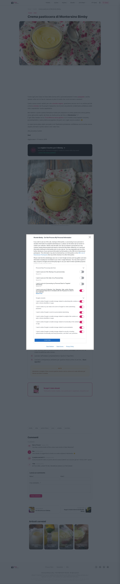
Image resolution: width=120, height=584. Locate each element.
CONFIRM (47, 340)
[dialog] (60, 292)
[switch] (82, 272)
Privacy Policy (70, 346)
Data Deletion (50, 346)
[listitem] (60, 268)
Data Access (60, 346)
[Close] (90, 237)
